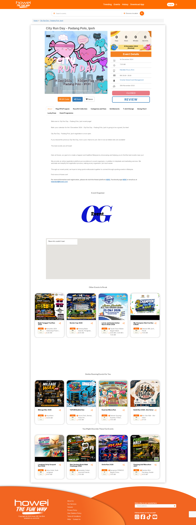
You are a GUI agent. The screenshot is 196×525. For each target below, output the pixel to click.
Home (36, 20)
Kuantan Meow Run (109, 410)
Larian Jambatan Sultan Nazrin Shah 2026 (111, 323)
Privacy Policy (72, 510)
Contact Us (77, 519)
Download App (137, 4)
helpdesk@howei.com (59, 181)
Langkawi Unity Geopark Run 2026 (47, 465)
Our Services (71, 504)
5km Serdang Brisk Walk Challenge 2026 (79, 465)
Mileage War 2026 (44, 410)
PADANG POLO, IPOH (127, 70)
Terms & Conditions (74, 516)
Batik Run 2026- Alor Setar (144, 410)
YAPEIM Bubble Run (77, 410)
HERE (108, 179)
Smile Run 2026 (107, 464)
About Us (70, 501)
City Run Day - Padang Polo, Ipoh (51, 20)
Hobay (125, 4)
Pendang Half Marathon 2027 (142, 465)
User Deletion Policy (74, 513)
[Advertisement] (98, 352)
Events (117, 4)
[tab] (50, 109)
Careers (70, 507)
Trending (107, 4)
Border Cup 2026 (76, 323)
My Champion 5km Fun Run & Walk (143, 323)
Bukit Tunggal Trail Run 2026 (46, 323)
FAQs (69, 519)
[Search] (142, 13)
